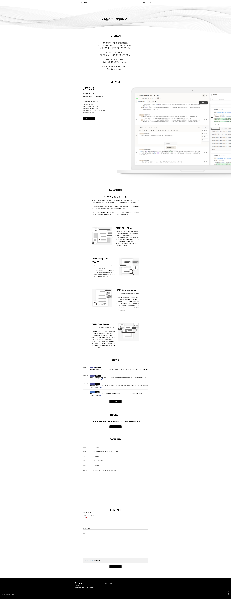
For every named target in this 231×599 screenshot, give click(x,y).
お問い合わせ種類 (87, 512)
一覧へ (115, 401)
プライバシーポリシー (109, 583)
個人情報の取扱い (90, 560)
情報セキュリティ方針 (109, 584)
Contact (150, 2)
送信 (115, 567)
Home (144, 2)
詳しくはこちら (89, 118)
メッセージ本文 (86, 539)
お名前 (85, 523)
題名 (84, 533)
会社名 (85, 517)
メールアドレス (87, 528)
